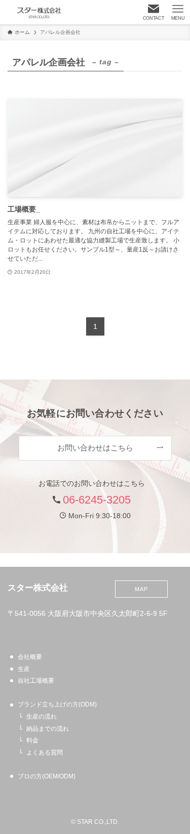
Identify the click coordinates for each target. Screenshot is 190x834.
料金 (32, 740)
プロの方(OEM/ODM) (46, 776)
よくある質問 (44, 752)
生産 (24, 669)
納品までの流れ (47, 728)
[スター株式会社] (39, 12)
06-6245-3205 (97, 499)
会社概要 (30, 656)
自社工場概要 (36, 680)
